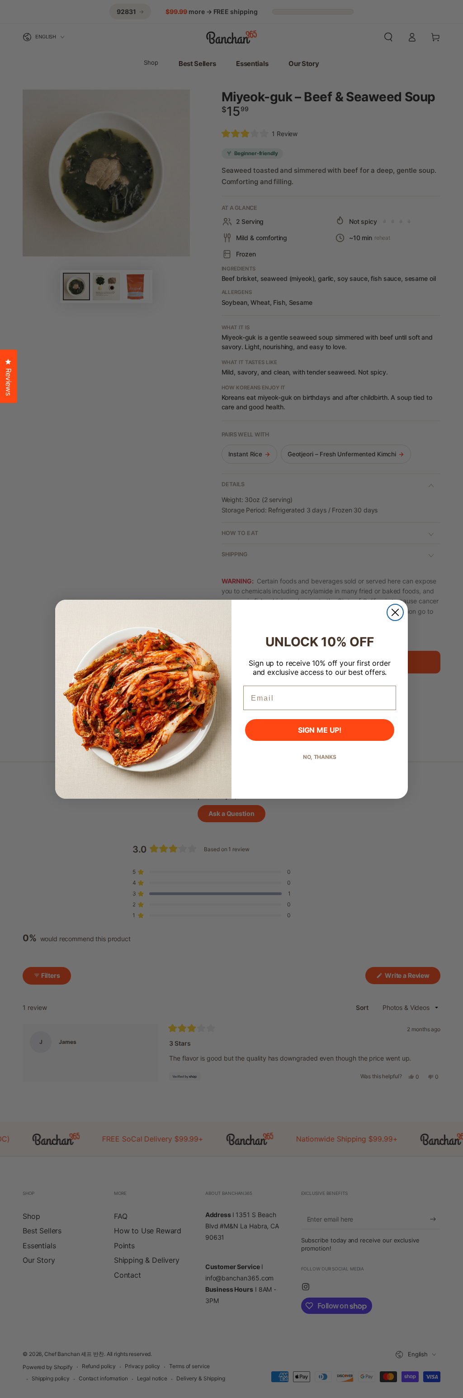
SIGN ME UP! (319, 730)
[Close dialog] (395, 612)
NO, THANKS (319, 756)
